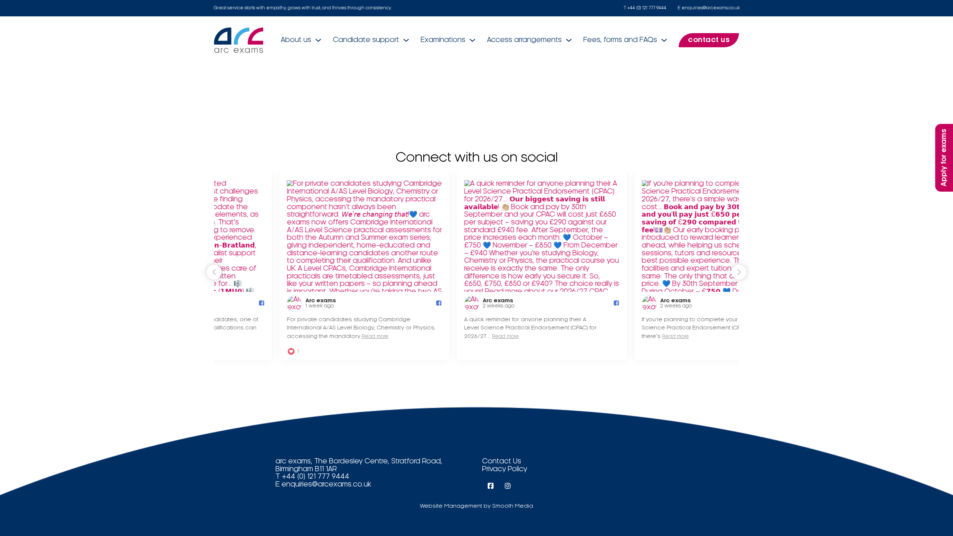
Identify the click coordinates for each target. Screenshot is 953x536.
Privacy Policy (504, 469)
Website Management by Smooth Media (476, 506)
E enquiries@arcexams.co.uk (709, 8)
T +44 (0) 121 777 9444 (645, 8)
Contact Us (501, 461)
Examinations (443, 40)
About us (296, 40)
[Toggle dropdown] (318, 40)
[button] (739, 272)
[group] (299, 266)
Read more (309, 336)
